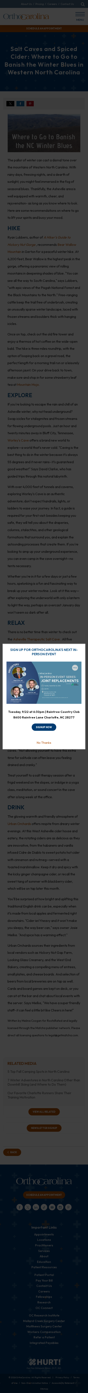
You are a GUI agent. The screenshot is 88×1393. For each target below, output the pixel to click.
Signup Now (44, 727)
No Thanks (44, 742)
